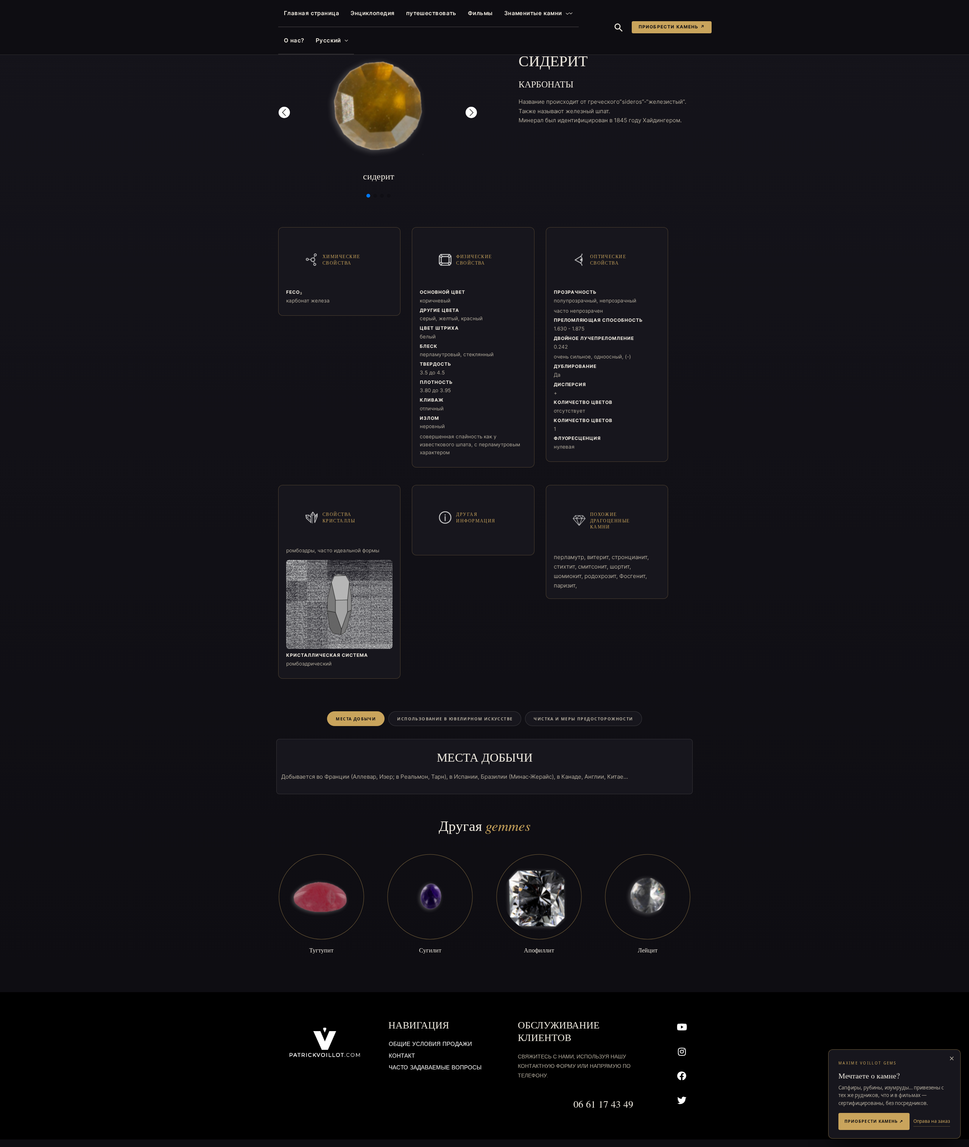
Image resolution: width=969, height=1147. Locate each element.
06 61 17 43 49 (603, 1103)
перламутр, (570, 557)
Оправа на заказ (931, 1121)
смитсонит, (594, 566)
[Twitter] (682, 1100)
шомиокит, (569, 576)
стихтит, (566, 566)
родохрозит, (601, 576)
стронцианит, (630, 557)
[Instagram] (682, 1051)
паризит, (565, 585)
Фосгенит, (633, 576)
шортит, (620, 566)
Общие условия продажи (430, 1044)
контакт (402, 1056)
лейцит (647, 950)
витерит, (599, 557)
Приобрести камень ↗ (672, 27)
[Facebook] (682, 1076)
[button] (565, 13)
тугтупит (321, 950)
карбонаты (546, 84)
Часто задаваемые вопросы (435, 1068)
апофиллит (539, 950)
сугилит (430, 950)
